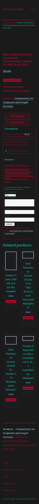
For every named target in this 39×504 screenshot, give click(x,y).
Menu (33, 9)
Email (7, 216)
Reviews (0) (17, 122)
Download (11, 301)
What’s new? (10, 490)
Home (5, 20)
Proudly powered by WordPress (26, 499)
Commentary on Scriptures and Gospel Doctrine (18, 102)
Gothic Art (8, 483)
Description (17, 116)
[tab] (17, 116)
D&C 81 (26, 134)
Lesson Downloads (13, 469)
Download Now (12, 80)
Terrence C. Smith (13, 9)
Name (7, 208)
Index (6, 476)
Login (6, 462)
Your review (10, 197)
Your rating (10, 192)
